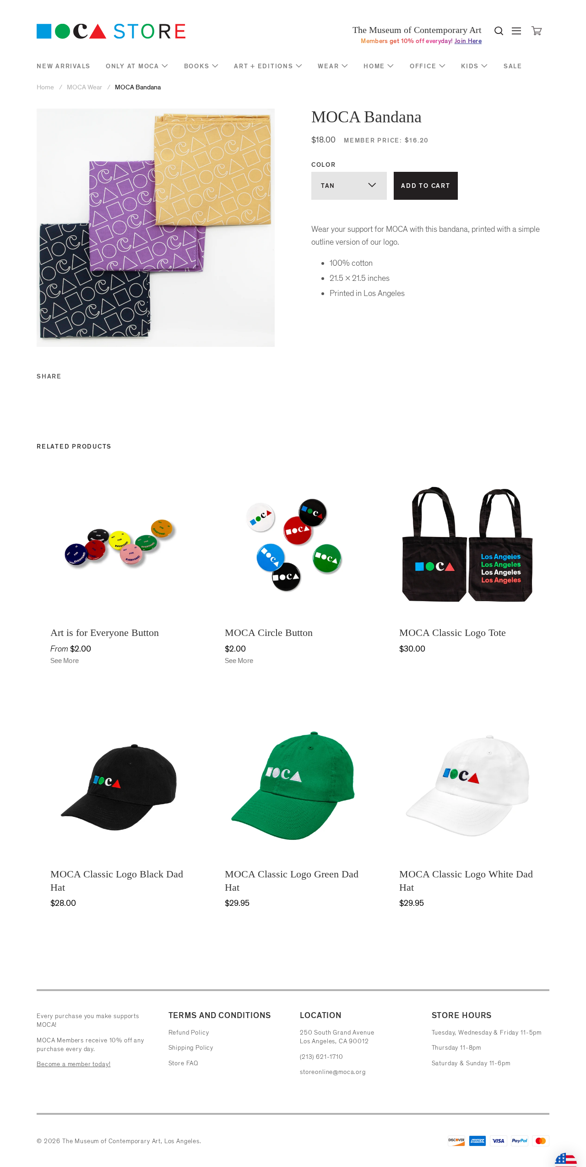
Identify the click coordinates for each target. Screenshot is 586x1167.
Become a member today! (73, 1064)
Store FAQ (183, 1063)
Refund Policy (188, 1032)
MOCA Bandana (138, 87)
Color (323, 165)
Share (49, 376)
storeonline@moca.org (333, 1072)
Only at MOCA (132, 66)
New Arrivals (64, 66)
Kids (470, 66)
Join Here (468, 41)
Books (197, 66)
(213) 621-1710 (321, 1057)
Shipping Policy (191, 1048)
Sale (513, 66)
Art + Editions (263, 66)
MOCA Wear (84, 87)
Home (374, 66)
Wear (328, 66)
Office (423, 66)
